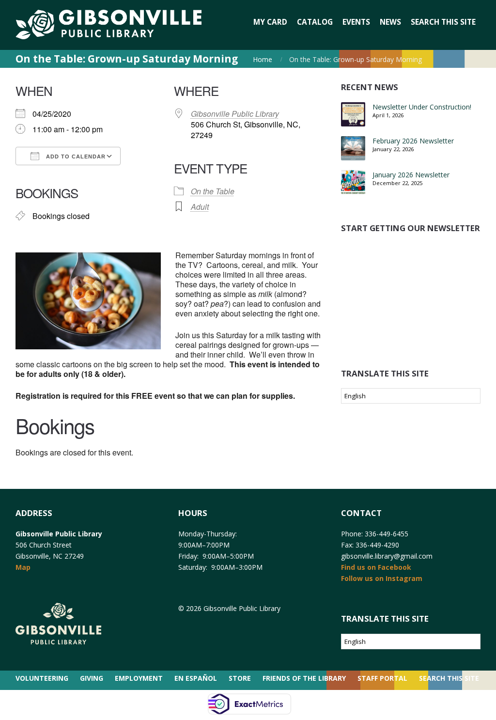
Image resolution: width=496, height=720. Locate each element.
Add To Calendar (75, 156)
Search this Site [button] (443, 22)
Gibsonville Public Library (235, 113)
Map (23, 567)
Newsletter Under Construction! (421, 106)
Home (262, 59)
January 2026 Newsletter (411, 174)
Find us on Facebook (376, 567)
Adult (200, 206)
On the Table (212, 191)
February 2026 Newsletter (413, 140)
